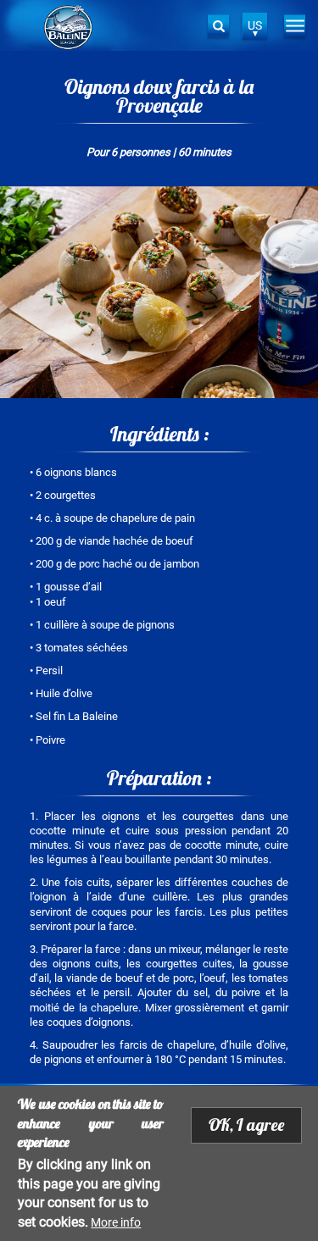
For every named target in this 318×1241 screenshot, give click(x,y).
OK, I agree (246, 1124)
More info (116, 1222)
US (255, 25)
